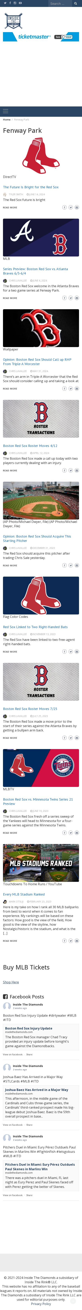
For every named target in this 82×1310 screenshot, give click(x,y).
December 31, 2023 (44, 548)
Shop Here (11, 982)
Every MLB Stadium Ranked (24, 894)
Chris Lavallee (18, 280)
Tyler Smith (16, 194)
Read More (10, 207)
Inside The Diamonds (28, 1004)
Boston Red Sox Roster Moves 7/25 (30, 708)
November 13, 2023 (44, 634)
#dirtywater (57, 1015)
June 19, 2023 (40, 811)
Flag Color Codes (15, 616)
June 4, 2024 (40, 280)
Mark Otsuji (16, 901)
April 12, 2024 (41, 453)
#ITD (7, 1020)
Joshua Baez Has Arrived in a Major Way (36, 1090)
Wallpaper (10, 349)
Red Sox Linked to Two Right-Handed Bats (35, 627)
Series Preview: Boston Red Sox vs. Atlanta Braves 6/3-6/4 (35, 271)
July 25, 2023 (40, 716)
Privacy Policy (41, 1304)
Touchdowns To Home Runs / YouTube (32, 884)
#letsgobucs (65, 1151)
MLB (6, 258)
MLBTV (8, 789)
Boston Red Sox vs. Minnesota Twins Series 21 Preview (38, 801)
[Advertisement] (41, 78)
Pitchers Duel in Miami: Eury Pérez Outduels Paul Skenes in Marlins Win (40, 1166)
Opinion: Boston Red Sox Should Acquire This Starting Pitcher (37, 538)
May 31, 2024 (40, 371)
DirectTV (9, 177)
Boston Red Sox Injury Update (28, 1028)
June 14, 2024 (37, 194)
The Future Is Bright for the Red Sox (31, 187)
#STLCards (11, 1081)
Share (29, 1054)
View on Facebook (12, 1054)
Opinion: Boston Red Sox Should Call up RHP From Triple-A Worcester (37, 361)
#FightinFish (46, 1151)
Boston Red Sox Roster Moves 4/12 (30, 445)
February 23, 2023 (40, 901)
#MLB (71, 1015)
